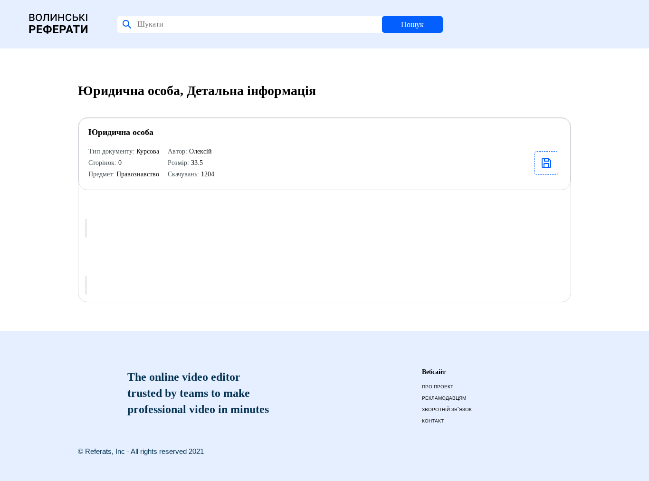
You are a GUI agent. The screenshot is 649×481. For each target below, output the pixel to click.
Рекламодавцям (444, 398)
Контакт (433, 420)
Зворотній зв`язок (447, 409)
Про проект (437, 386)
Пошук (412, 24)
